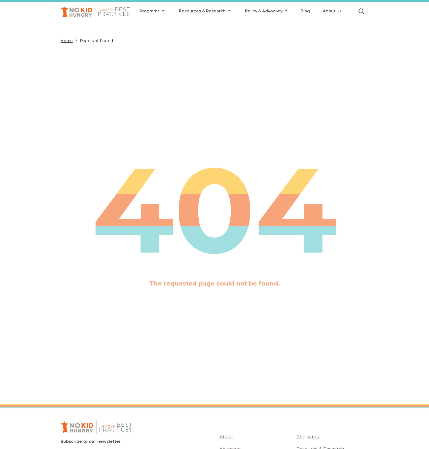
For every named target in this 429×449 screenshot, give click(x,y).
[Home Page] (95, 11)
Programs (307, 437)
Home (67, 40)
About (226, 437)
